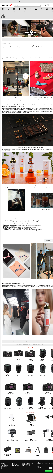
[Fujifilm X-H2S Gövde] (18, 357)
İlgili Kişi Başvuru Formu (26, 465)
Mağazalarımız (36, 1)
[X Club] (48, 2)
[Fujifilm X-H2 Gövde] (30, 354)
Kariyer (2, 467)
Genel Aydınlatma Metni (26, 464)
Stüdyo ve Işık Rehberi (15, 465)
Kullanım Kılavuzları (4, 466)
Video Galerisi (23, 1)
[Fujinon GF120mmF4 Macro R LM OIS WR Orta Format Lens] (30, 405)
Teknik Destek (42, 1)
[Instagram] (50, 0)
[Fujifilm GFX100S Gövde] (28, 386)
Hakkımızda (3, 463)
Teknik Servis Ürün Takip (4, 465)
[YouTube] (52, 0)
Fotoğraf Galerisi (29, 1)
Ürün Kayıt (13, 463)
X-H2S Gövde (18, 359)
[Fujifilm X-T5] (7, 354)
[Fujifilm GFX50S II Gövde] (11, 386)
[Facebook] (48, 0)
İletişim (19, 2)
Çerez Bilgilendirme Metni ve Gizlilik (28, 463)
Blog (19, 1)
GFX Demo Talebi (14, 464)
